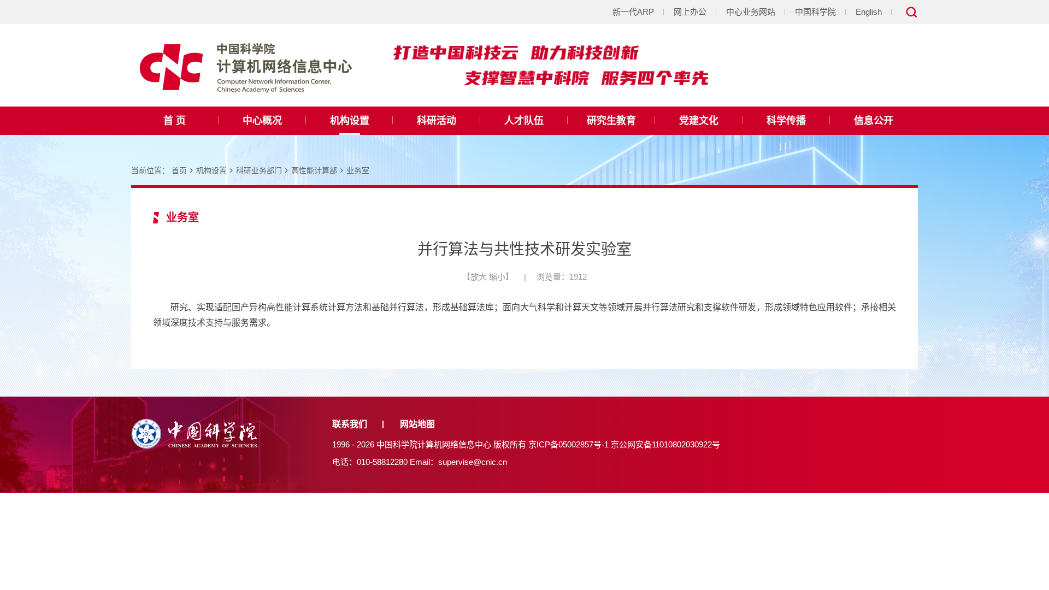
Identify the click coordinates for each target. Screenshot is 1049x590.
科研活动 (436, 120)
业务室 (357, 170)
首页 (179, 170)
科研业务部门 (259, 170)
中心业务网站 (750, 11)
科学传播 (786, 120)
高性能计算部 (314, 170)
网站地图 (417, 424)
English (869, 11)
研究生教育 (611, 120)
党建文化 (698, 120)
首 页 (174, 120)
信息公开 (873, 120)
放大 (478, 276)
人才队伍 (524, 120)
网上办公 (690, 11)
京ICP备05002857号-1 (568, 444)
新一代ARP (633, 11)
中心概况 (262, 120)
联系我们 (349, 424)
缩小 (497, 276)
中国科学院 (815, 11)
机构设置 (349, 120)
